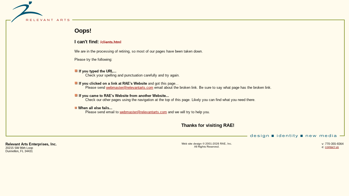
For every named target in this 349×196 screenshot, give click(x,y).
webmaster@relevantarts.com (129, 87)
